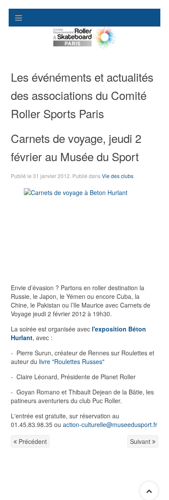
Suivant (141, 441)
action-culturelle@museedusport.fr (110, 424)
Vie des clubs (117, 175)
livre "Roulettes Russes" (71, 361)
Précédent (32, 441)
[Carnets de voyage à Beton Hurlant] (84, 188)
